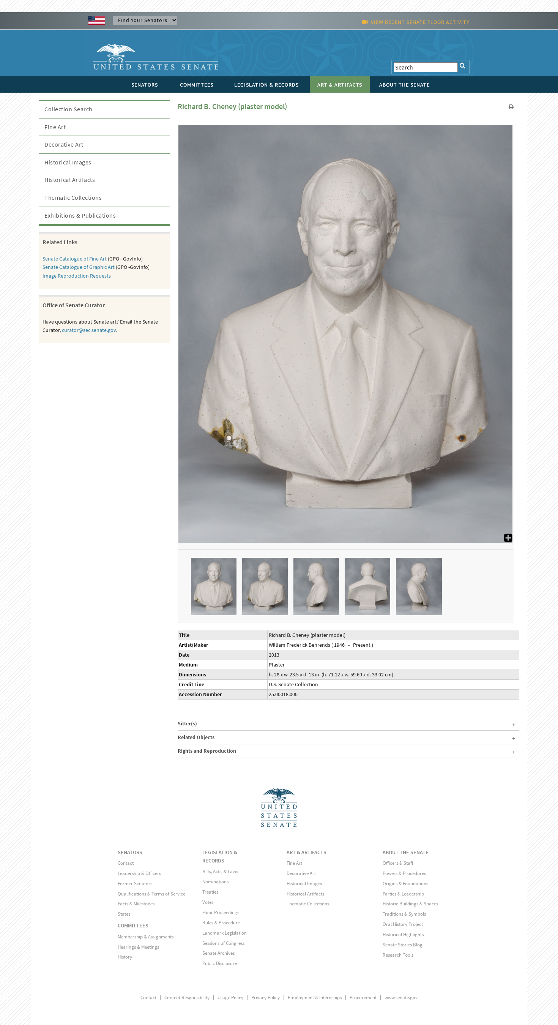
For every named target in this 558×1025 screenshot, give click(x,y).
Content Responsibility (187, 997)
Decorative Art (63, 144)
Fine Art (55, 127)
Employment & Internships (315, 997)
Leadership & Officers (139, 873)
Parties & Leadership (403, 894)
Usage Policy (230, 997)
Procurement (363, 997)
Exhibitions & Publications (80, 215)
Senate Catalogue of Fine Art (75, 258)
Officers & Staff (398, 863)
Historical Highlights (403, 934)
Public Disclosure (219, 963)
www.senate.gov (401, 997)
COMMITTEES (133, 925)
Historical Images (67, 162)
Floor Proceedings (220, 912)
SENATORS (130, 852)
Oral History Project (403, 924)
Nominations (215, 881)
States (124, 914)
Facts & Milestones (136, 903)
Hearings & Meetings (138, 947)
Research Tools (398, 955)
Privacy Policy (265, 997)
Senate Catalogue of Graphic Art (79, 267)
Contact (126, 863)
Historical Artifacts (69, 179)
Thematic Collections (73, 197)
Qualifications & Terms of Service (151, 894)
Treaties (210, 892)
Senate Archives (218, 953)
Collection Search (68, 109)
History (125, 957)
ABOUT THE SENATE (406, 852)
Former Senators (135, 883)
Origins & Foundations (405, 883)
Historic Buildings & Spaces (410, 903)
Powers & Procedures (404, 873)
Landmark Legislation (224, 933)
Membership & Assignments (145, 936)
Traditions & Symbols (404, 914)
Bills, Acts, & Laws (220, 871)
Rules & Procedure (221, 922)
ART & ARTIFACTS (306, 852)
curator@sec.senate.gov (89, 330)
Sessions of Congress (223, 943)
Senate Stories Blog (402, 944)
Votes (207, 902)
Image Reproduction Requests (77, 275)
